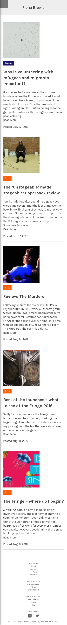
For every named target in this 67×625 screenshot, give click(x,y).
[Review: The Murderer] (21, 282)
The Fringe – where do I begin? (33, 501)
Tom (42, 622)
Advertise (33, 575)
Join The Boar (33, 599)
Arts (7, 178)
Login (33, 602)
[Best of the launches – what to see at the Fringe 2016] (21, 385)
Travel (9, 63)
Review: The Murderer (24, 296)
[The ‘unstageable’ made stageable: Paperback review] (21, 173)
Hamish (48, 622)
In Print (34, 572)
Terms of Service (33, 584)
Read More (10, 120)
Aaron (56, 622)
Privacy (33, 587)
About (33, 566)
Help (33, 605)
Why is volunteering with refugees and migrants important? (28, 77)
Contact (33, 569)
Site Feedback (33, 590)
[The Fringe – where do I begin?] (21, 487)
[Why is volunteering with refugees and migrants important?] (21, 57)
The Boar (26, 622)
